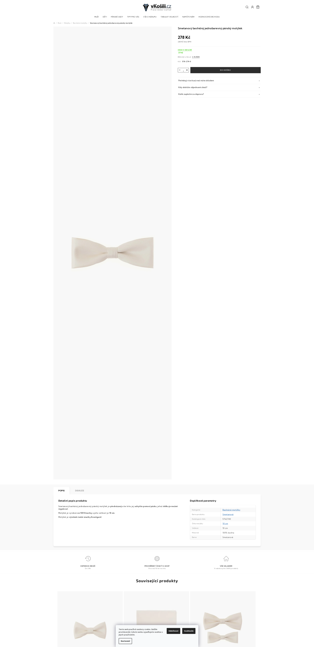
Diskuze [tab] (79, 490)
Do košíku (225, 70)
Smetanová (228, 514)
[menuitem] (96, 17)
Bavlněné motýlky (231, 510)
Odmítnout (173, 631)
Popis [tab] (61, 490)
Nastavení (125, 641)
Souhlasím (189, 631)
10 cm (225, 523)
